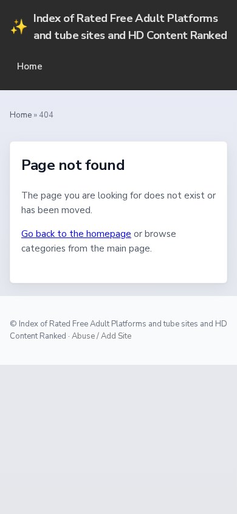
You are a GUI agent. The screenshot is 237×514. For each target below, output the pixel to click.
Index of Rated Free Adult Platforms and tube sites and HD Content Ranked (118, 26)
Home (30, 66)
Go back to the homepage (76, 234)
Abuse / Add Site (101, 336)
